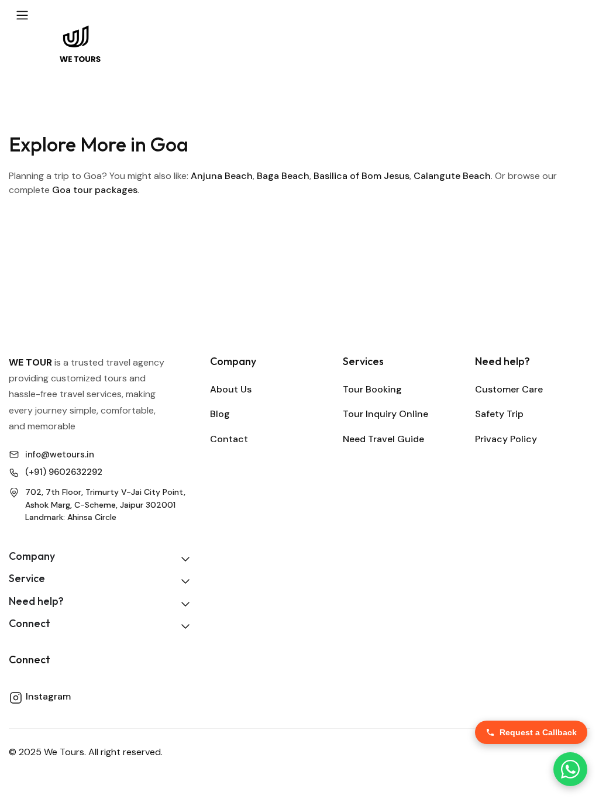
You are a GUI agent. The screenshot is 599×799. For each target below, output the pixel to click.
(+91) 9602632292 (63, 472)
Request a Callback (538, 732)
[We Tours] (80, 42)
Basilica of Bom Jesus (361, 176)
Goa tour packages (94, 190)
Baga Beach (283, 176)
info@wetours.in (59, 454)
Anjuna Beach (222, 176)
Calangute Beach (452, 176)
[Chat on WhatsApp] (570, 769)
